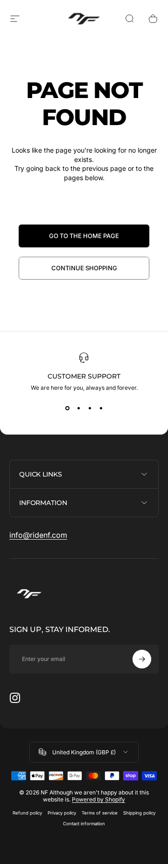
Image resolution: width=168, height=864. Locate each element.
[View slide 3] (89, 408)
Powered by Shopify (98, 799)
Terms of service (100, 812)
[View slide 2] (78, 408)
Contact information (84, 823)
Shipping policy (139, 812)
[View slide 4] (100, 408)
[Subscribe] (142, 659)
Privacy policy (62, 812)
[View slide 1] (67, 408)
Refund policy (27, 812)
